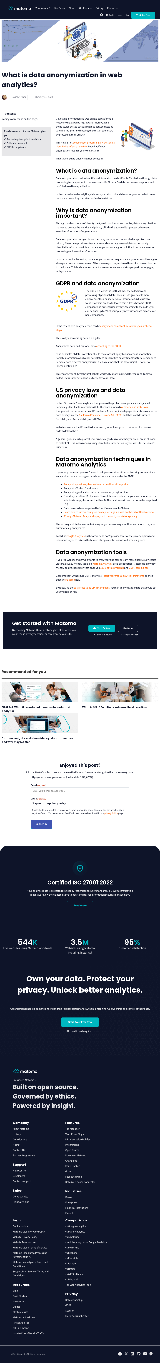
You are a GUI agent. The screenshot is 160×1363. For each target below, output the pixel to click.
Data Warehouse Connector (80, 1182)
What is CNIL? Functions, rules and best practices (114, 707)
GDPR (68, 1305)
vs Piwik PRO (72, 1248)
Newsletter (19, 1301)
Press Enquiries (21, 1323)
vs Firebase (71, 1253)
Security (69, 1311)
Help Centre (19, 1171)
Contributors (20, 1139)
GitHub (69, 1171)
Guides (16, 1307)
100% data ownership (112, 568)
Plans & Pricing (21, 1202)
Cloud (72, 8)
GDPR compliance (138, 568)
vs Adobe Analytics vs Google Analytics (86, 1242)
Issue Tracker (72, 1166)
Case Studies (20, 1296)
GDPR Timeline (21, 1328)
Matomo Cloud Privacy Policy (29, 1232)
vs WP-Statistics (74, 1274)
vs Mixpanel (71, 1279)
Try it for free (143, 15)
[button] (101, 15)
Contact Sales (20, 1197)
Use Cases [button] (59, 8)
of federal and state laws (134, 407)
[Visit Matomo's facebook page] (120, 1355)
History (17, 1134)
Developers (19, 1176)
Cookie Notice (20, 1226)
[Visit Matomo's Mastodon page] (151, 1355)
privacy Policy (111, 813)
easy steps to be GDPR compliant (92, 588)
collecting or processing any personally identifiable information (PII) (85, 145)
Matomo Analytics (102, 564)
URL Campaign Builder (77, 1139)
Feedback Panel (73, 1177)
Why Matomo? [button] (42, 8)
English (112, 15)
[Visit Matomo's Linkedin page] (132, 1355)
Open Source (72, 1150)
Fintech (69, 1213)
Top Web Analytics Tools (78, 1285)
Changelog (71, 1161)
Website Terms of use (24, 1242)
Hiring (16, 1145)
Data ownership (73, 1300)
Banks (68, 1197)
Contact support (22, 1181)
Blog (15, 1291)
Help (127, 15)
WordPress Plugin (75, 1134)
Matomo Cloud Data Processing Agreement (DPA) (30, 1255)
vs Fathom (71, 1264)
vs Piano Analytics (75, 1232)
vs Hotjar (70, 1269)
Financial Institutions (77, 1208)
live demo (69, 580)
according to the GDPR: (109, 346)
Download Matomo (75, 1155)
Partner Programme (24, 1155)
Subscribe (42, 824)
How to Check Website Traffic (28, 1333)
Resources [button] (112, 8)
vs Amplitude (72, 1237)
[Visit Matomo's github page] (139, 1355)
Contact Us (19, 1150)
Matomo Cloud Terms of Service (30, 1248)
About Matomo (21, 1129)
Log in (120, 15)
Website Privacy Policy (25, 1237)
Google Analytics (75, 536)
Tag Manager (72, 1129)
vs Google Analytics (75, 1226)
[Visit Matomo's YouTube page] (145, 1354)
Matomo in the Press (24, 1317)
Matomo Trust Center (76, 1316)
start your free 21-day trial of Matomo (124, 576)
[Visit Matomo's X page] (126, 1355)
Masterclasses (20, 1312)
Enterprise (71, 1202)
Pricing (99, 8)
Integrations (72, 1145)
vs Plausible (71, 1258)
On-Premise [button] (85, 8)
